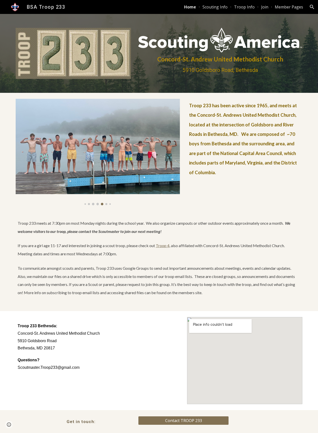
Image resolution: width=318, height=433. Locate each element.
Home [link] (190, 7)
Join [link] (264, 7)
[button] (312, 7)
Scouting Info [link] (215, 7)
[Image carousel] (98, 152)
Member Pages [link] (289, 7)
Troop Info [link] (244, 7)
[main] (220, 64)
